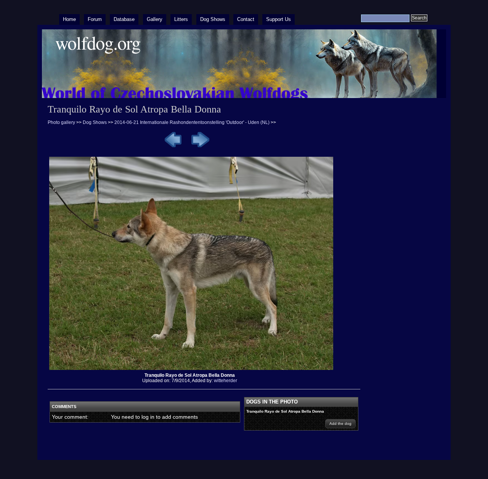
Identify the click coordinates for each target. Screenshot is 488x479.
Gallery (154, 19)
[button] (340, 423)
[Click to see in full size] (194, 370)
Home (69, 19)
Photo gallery (61, 122)
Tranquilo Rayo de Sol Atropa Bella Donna (285, 411)
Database (124, 19)
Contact (245, 19)
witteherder (225, 380)
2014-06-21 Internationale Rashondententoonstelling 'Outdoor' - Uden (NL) (192, 122)
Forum (95, 19)
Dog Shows (212, 19)
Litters (181, 19)
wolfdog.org (97, 42)
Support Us (278, 19)
